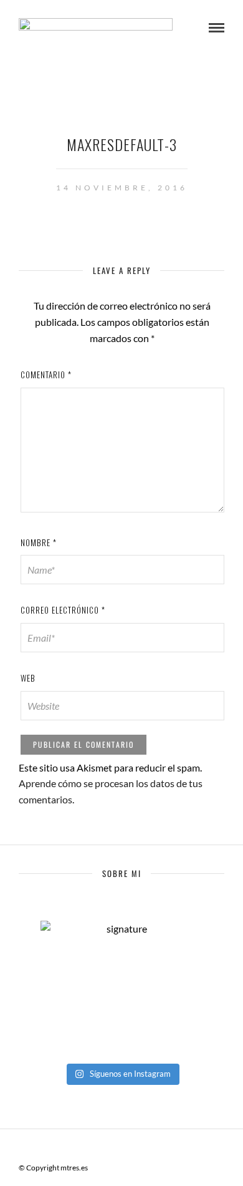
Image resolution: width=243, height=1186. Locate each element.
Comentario (46, 374)
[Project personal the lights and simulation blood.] (121, 1017)
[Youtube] (105, 1148)
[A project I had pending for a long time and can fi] (121, 1033)
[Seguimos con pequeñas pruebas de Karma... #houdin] (121, 968)
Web (28, 678)
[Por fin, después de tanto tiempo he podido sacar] (121, 1001)
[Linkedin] (138, 1148)
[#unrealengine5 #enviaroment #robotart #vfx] (121, 1049)
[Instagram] (154, 1148)
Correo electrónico (63, 610)
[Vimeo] (121, 1148)
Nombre (39, 542)
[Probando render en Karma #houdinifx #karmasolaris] (121, 984)
